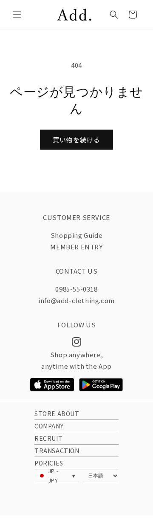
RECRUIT (48, 438)
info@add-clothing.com (76, 300)
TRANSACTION (56, 450)
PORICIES (48, 463)
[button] (17, 14)
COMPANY (48, 426)
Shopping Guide (76, 235)
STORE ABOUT (56, 413)
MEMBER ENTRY (76, 246)
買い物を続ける (76, 139)
